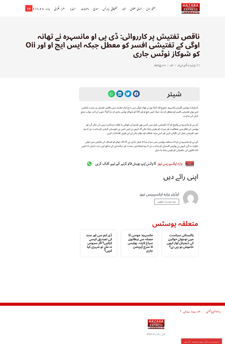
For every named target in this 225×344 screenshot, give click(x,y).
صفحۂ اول (150, 8)
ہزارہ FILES (41, 8)
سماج (95, 8)
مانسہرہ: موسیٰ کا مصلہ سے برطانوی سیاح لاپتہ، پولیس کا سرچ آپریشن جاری (140, 243)
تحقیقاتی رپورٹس (110, 8)
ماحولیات (85, 8)
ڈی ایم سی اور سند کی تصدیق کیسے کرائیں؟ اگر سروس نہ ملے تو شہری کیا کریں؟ (99, 243)
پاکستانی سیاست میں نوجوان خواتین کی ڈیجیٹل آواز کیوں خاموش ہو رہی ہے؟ (180, 241)
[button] (75, 8)
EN (29, 8)
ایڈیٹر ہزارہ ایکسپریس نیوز (186, 65)
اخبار (124, 8)
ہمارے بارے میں (191, 311)
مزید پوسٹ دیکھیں (166, 201)
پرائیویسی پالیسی (213, 311)
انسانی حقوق (136, 8)
